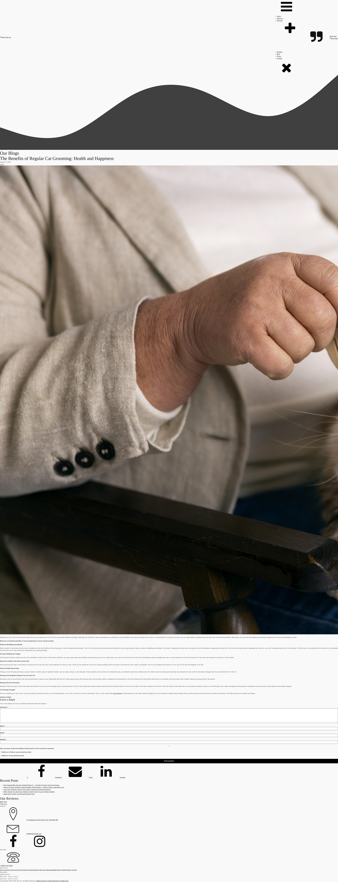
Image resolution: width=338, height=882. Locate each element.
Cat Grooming (285, 54)
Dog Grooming (285, 45)
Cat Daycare (284, 56)
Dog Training (284, 47)
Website (3, 739)
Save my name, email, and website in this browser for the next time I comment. (27, 748)
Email (2, 733)
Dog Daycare (284, 50)
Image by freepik (5, 697)
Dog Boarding (285, 52)
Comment (4, 707)
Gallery (55, 870)
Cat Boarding (284, 58)
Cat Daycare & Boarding (45, 870)
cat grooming (117, 693)
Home (279, 16)
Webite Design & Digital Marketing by (48, 881)
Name (2, 726)
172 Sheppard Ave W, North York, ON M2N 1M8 (42, 820)
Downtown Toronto (70, 870)
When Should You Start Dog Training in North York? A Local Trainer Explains (29, 792)
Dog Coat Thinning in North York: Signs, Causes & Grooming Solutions (27, 789)
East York (60, 870)
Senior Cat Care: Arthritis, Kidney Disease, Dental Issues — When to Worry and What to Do (34, 787)
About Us (280, 18)
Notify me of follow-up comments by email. (16, 752)
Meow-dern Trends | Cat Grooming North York (19, 794)
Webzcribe (64, 881)
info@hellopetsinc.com (34, 834)
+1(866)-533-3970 (6, 866)
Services (279, 20)
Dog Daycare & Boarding (28, 870)
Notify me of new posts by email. (13, 755)
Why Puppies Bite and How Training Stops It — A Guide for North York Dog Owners (31, 785)
